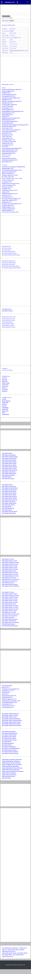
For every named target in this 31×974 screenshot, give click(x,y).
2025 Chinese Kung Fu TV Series (10, 605)
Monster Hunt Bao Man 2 (8, 149)
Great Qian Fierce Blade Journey (10, 170)
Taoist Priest (5, 133)
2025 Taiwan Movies (7, 509)
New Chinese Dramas (18, 954)
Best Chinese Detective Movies (9, 750)
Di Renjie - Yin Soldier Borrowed (10, 101)
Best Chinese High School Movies (10, 751)
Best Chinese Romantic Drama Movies (11, 254)
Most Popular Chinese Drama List (10, 713)
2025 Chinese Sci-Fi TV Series (9, 610)
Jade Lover (5, 195)
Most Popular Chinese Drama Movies (10, 266)
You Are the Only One (7, 158)
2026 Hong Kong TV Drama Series (10, 579)
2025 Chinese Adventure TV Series (10, 595)
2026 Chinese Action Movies (9, 455)
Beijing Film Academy (15, 50)
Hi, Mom (4, 692)
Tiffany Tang (5, 411)
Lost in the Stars (6, 707)
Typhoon (4, 116)
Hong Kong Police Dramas (8, 776)
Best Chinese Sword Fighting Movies (11, 748)
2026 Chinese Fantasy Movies (9, 461)
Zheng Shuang (5, 414)
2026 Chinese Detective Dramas (10, 584)
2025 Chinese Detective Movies (9, 511)
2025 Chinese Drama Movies (9, 491)
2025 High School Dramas (8, 624)
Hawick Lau (5, 386)
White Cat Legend (6, 173)
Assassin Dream (6, 144)
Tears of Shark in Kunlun (8, 121)
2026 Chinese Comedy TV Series (10, 564)
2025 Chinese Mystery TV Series (10, 607)
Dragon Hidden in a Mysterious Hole (11, 111)
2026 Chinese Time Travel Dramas (10, 586)
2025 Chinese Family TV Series (9, 600)
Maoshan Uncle (6, 102)
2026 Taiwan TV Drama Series (9, 581)
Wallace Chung (5, 383)
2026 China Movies (6, 476)
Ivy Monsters (5, 181)
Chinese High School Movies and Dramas (12, 767)
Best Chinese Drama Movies (8, 251)
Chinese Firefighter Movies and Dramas (12, 764)
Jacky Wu (4, 377)
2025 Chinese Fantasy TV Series (10, 602)
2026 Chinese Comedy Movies (9, 458)
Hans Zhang (5, 389)
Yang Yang (4, 379)
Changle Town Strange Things (9, 97)
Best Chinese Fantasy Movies (9, 736)
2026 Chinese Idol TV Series (9, 570)
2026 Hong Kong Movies (8, 478)
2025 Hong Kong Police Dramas (10, 625)
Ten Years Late (5, 186)
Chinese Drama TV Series (8, 323)
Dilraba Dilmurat (6, 400)
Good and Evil (5, 138)
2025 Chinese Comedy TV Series (10, 597)
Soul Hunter (5, 99)
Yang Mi (4, 405)
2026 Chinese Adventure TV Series (10, 562)
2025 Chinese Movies (7, 484)
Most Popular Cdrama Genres (9, 717)
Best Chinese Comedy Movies (9, 734)
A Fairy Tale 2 (5, 128)
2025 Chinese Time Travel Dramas (10, 622)
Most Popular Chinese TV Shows (10, 715)
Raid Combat (5, 161)
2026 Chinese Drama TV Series (9, 565)
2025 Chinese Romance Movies (9, 499)
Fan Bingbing (5, 407)
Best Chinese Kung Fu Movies (9, 740)
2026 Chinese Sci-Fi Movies (8, 471)
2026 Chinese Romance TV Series (10, 575)
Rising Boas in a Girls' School (9, 118)
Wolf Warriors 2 (6, 690)
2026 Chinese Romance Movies (9, 470)
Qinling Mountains (6, 119)
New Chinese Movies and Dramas (10, 947)
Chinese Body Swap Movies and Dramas (12, 759)
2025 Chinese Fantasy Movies (9, 493)
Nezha (3, 694)
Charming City (5, 134)
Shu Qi (3, 412)
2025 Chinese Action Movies (9, 486)
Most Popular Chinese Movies (9, 262)
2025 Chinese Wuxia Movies (9, 513)
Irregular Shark (6, 123)
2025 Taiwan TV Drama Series (9, 615)
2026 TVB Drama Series (8, 582)
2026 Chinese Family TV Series (9, 567)
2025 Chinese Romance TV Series (10, 608)
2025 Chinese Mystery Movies (9, 498)
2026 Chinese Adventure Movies (10, 456)
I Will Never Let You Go (8, 190)
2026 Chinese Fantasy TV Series (10, 569)
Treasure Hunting (6, 91)
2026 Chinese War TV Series (9, 577)
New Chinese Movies (7, 954)
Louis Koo (4, 391)
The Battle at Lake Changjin (9, 689)
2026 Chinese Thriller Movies (9, 473)
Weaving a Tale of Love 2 (8, 175)
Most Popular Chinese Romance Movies (11, 267)
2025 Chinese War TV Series (9, 612)
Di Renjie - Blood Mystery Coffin (10, 89)
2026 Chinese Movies (7, 453)
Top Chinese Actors (6, 309)
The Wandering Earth (7, 695)
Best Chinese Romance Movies (9, 253)
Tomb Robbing (5, 114)
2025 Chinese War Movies (8, 504)
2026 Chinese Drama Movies (9, 460)
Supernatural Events (7, 153)
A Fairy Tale (5, 136)
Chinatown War (6, 143)
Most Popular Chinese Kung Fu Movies (11, 725)
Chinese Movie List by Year (8, 318)
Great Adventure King (7, 94)
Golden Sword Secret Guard (9, 183)
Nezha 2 (4, 687)
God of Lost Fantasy (7, 185)
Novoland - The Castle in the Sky (10, 203)
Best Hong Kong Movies (8, 743)
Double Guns (5, 202)
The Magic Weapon (6, 139)
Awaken (4, 192)
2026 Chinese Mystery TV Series (10, 574)
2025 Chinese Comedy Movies (9, 489)
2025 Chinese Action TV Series (9, 593)
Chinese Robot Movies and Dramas (10, 769)
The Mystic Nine (6, 205)
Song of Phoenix (6, 197)
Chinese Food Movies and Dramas (10, 766)
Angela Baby (5, 409)
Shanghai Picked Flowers (8, 193)
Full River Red (5, 697)
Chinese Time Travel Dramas (9, 774)
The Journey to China (7, 141)
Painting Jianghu (6, 210)
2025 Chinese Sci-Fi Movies (8, 501)
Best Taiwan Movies (7, 745)
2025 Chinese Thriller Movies (9, 503)
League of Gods (6, 106)
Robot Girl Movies (6, 778)
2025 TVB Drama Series (8, 617)
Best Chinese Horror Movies (9, 738)
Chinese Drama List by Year (8, 320)
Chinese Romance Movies (8, 325)
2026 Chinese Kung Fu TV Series (10, 572)
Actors (3, 17)
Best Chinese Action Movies (8, 731)
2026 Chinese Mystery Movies (9, 468)
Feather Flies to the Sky (8, 200)
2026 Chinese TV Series (8, 559)
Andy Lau (4, 388)
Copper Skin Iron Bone (7, 131)
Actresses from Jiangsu (7, 370)
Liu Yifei (4, 399)
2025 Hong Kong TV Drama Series (10, 613)
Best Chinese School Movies (9, 746)
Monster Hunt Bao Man (8, 151)
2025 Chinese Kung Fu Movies (9, 496)
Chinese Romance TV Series (8, 327)
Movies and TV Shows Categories (16, 949)
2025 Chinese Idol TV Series (9, 603)
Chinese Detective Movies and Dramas (11, 762)
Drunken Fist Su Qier (7, 126)
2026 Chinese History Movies (9, 463)
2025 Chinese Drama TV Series (9, 598)
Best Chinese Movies (7, 248)
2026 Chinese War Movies (8, 475)
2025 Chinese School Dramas (9, 620)
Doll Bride (4, 92)
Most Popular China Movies (8, 264)
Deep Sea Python (6, 109)
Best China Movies (6, 249)
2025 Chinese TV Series (8, 592)
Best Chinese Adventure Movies (9, 733)
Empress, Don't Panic (7, 171)
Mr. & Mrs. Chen (6, 176)
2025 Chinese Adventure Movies (10, 488)
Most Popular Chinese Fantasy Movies (11, 722)
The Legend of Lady (7, 96)
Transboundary (6, 108)
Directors (4, 949)
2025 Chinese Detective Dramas (10, 619)
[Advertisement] (15, 9)
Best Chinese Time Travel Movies (10, 753)
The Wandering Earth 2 (8, 702)
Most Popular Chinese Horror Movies (11, 723)
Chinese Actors (23, 947)
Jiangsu (15, 37)
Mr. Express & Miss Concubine (9, 198)
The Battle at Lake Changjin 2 (9, 700)
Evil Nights (4, 188)
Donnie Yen (4, 381)
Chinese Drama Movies (7, 322)
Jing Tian (4, 404)
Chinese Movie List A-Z (8, 956)
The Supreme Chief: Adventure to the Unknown (13, 124)
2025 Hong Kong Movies (8, 508)
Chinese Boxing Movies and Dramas (11, 761)
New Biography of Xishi (8, 104)
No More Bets (5, 704)
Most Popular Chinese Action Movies (11, 718)
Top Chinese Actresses (7, 310)
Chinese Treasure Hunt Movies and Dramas (12, 771)
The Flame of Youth (7, 208)
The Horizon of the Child (8, 160)
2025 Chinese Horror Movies (9, 494)
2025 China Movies (6, 506)
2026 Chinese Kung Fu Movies (9, 466)
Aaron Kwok (5, 384)
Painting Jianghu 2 (6, 207)
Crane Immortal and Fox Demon (10, 148)
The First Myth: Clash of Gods (9, 129)
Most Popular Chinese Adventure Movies (12, 720)
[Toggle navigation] (28, 2)
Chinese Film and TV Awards (9, 953)
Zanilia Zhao (5, 402)
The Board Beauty (6, 113)
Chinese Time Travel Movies (9, 772)
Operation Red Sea (6, 705)
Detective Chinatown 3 (7, 699)
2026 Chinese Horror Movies (9, 465)
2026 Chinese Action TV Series (9, 560)
